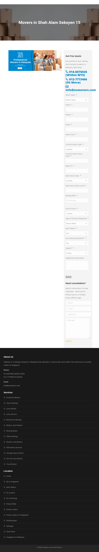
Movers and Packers (14, 425)
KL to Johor (10, 493)
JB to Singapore (12, 481)
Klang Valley (11, 504)
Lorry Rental (11, 408)
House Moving (12, 403)
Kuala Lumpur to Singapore (17, 515)
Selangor (10, 526)
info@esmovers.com (81, 90)
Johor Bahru (11, 487)
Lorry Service (11, 414)
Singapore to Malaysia (15, 537)
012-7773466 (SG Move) (76, 80)
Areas (8, 476)
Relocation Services (14, 447)
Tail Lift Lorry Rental (14, 458)
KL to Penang (11, 498)
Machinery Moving (13, 420)
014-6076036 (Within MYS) (76, 73)
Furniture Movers (13, 397)
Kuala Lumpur (12, 509)
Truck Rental (11, 464)
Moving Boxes (12, 431)
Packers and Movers (14, 442)
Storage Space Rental (15, 453)
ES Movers (58, 547)
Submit (68, 277)
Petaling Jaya (11, 520)
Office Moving (12, 436)
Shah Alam (10, 531)
